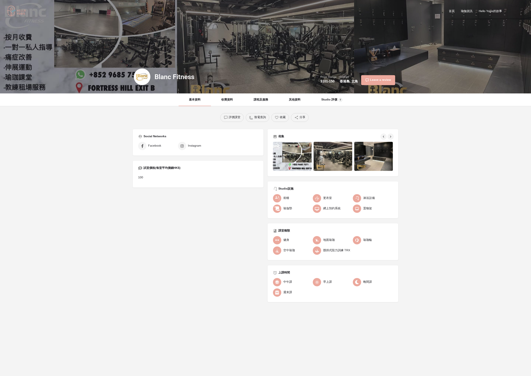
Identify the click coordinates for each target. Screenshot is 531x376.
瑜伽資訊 (467, 11)
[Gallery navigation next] (391, 136)
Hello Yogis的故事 (490, 11)
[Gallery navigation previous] (383, 136)
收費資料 (227, 99)
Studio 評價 (331, 99)
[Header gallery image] (88, 46)
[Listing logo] (142, 77)
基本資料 (195, 99)
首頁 (452, 11)
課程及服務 (261, 99)
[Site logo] (16, 11)
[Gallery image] (292, 156)
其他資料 (295, 99)
